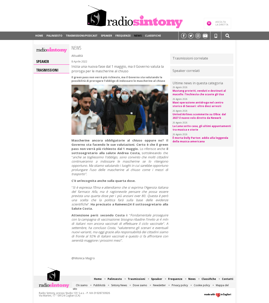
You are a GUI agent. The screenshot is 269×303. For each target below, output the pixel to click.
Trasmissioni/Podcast (82, 35)
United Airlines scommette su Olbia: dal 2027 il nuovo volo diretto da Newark (199, 116)
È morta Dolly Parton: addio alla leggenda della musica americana (200, 139)
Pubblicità (99, 285)
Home (39, 35)
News (138, 35)
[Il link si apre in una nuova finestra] (183, 35)
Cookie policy (202, 285)
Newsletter (159, 285)
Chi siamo (82, 285)
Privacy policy (180, 285)
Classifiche (153, 35)
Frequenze (123, 35)
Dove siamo (140, 285)
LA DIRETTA (221, 23)
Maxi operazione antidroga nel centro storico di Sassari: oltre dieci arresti (198, 104)
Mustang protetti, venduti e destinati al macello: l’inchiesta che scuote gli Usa (199, 92)
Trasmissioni (47, 70)
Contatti (42, 44)
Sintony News (119, 285)
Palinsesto (54, 35)
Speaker (106, 35)
